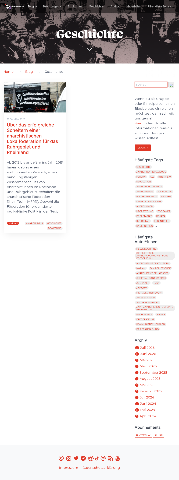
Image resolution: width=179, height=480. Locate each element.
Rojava (160, 216)
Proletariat (144, 216)
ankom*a (141, 288)
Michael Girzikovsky (149, 292)
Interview (164, 176)
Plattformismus (146, 196)
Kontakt (143, 148)
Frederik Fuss (145, 319)
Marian (13, 223)
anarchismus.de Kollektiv (152, 263)
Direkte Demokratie (148, 201)
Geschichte (96, 6)
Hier (138, 123)
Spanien (166, 196)
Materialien (133, 6)
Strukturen (75, 6)
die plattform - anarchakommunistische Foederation (152, 256)
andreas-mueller (147, 302)
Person (141, 176)
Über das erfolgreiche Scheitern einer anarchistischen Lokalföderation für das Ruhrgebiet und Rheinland (32, 138)
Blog (31, 6)
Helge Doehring (146, 249)
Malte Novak (144, 314)
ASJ (152, 176)
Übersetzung (144, 211)
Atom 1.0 (145, 434)
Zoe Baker (163, 211)
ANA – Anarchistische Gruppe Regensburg (154, 308)
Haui (156, 283)
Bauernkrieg (144, 226)
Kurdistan (142, 221)
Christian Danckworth (151, 278)
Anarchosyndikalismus (151, 172)
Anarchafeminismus (149, 186)
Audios (114, 6)
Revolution (143, 181)
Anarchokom (144, 206)
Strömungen (50, 6)
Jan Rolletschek (160, 268)
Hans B (161, 314)
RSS (160, 434)
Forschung (164, 191)
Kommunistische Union (150, 324)
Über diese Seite (158, 6)
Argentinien (161, 221)
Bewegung (54, 228)
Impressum (68, 468)
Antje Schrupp (145, 297)
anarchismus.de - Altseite (152, 273)
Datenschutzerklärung (101, 468)
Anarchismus (34, 223)
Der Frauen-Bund (147, 329)
